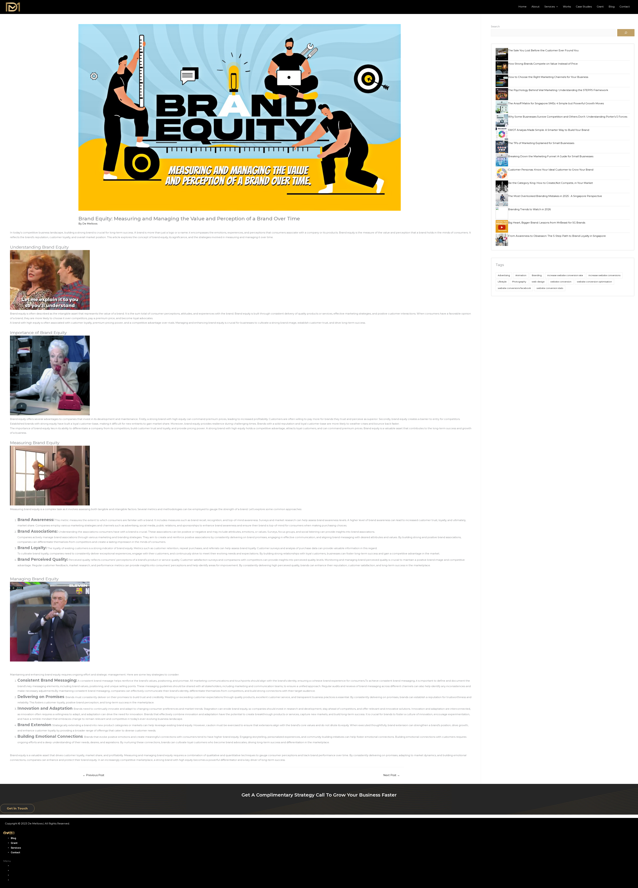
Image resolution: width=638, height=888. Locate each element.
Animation (520, 275)
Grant (600, 6)
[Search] (626, 32)
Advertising (504, 275)
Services (549, 6)
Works (567, 6)
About (535, 6)
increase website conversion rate (565, 275)
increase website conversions (604, 275)
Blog (612, 6)
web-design (538, 281)
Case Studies (584, 6)
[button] (17, 808)
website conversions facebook (514, 288)
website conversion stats (549, 288)
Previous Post (93, 775)
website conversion (560, 281)
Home (522, 6)
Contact (625, 6)
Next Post (391, 775)
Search (495, 26)
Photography (519, 281)
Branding (537, 275)
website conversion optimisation (594, 281)
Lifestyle (502, 281)
